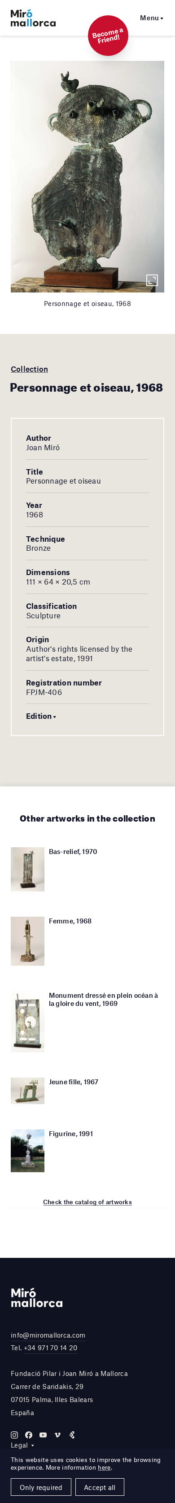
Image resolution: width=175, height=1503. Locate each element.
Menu (149, 18)
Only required (41, 1487)
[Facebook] (28, 1435)
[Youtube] (43, 1435)
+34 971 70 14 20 (51, 1347)
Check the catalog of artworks (87, 1202)
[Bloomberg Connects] (71, 1435)
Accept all (99, 1487)
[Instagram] (14, 1435)
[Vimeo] (57, 1435)
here (104, 1467)
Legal (19, 1445)
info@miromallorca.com (48, 1335)
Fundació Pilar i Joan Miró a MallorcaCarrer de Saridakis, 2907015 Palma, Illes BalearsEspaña (69, 1392)
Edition (39, 715)
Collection (29, 368)
